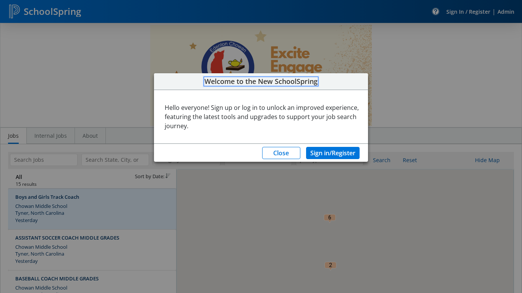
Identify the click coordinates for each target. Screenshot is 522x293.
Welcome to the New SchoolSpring (261, 81)
